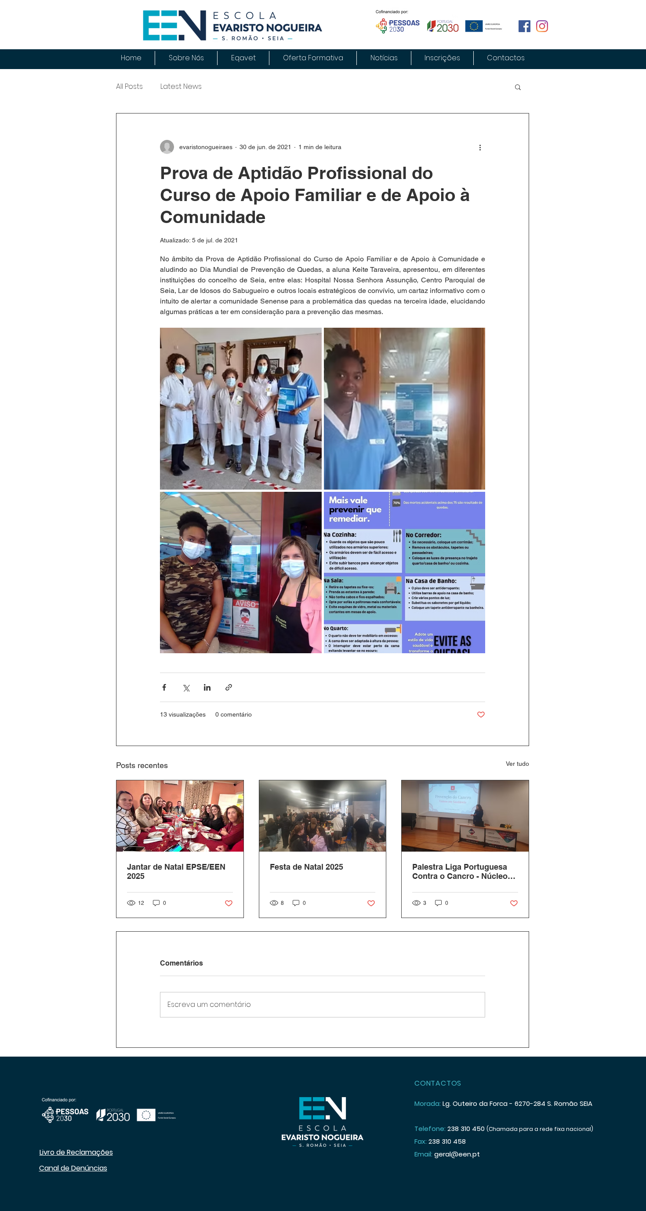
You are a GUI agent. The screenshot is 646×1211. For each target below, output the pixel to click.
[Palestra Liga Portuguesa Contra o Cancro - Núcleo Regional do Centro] (465, 816)
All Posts (129, 86)
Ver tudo (517, 763)
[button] (518, 86)
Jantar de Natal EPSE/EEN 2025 (176, 871)
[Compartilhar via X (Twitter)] (185, 687)
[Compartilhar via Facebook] (164, 687)
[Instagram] (542, 26)
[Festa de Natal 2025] (322, 816)
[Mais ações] (480, 147)
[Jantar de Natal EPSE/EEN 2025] (179, 816)
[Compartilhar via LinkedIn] (207, 687)
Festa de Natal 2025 (306, 866)
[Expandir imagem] (241, 409)
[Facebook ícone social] (524, 26)
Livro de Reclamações (76, 1152)
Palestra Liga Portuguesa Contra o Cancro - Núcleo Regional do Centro (460, 871)
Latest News (181, 86)
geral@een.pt (457, 1154)
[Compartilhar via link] (229, 687)
